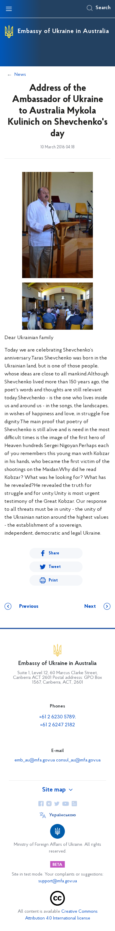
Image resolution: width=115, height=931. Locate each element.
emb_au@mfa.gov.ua (34, 760)
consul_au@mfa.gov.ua (78, 760)
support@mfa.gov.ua (57, 881)
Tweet (55, 567)
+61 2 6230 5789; (57, 717)
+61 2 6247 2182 (57, 725)
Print (53, 580)
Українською (62, 815)
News (20, 74)
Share (54, 553)
